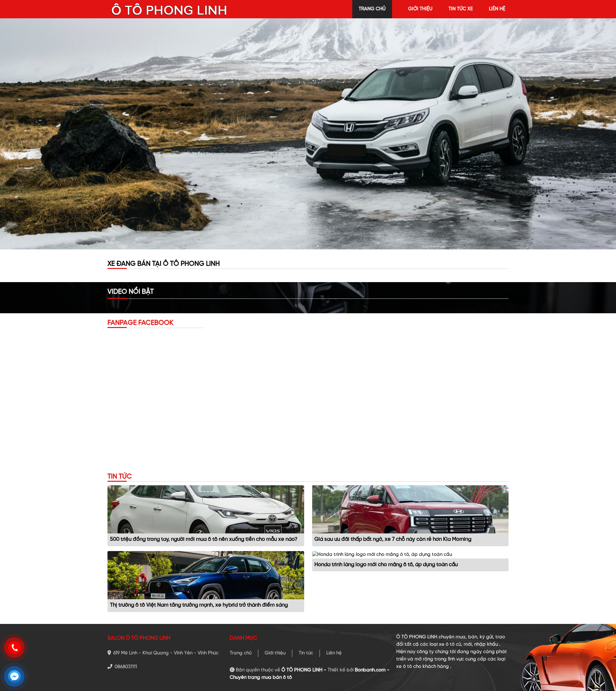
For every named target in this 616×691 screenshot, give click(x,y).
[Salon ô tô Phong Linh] (169, 9)
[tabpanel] (308, 133)
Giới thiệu (275, 653)
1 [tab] (298, 246)
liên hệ (497, 9)
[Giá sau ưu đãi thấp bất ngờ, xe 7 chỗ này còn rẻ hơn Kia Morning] (410, 509)
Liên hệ (334, 653)
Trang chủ (241, 653)
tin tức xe (461, 9)
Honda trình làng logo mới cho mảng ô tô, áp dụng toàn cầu (386, 564)
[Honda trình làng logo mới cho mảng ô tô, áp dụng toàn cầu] (382, 554)
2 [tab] (308, 246)
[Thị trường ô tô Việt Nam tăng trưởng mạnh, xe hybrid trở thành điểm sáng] (205, 575)
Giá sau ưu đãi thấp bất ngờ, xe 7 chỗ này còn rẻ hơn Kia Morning (392, 539)
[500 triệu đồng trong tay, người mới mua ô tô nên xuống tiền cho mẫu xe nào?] (205, 509)
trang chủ (372, 9)
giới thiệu (420, 9)
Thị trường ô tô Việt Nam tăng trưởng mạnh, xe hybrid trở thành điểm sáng (199, 605)
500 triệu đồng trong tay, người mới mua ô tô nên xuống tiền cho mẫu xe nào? (203, 539)
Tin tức (306, 653)
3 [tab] (317, 246)
